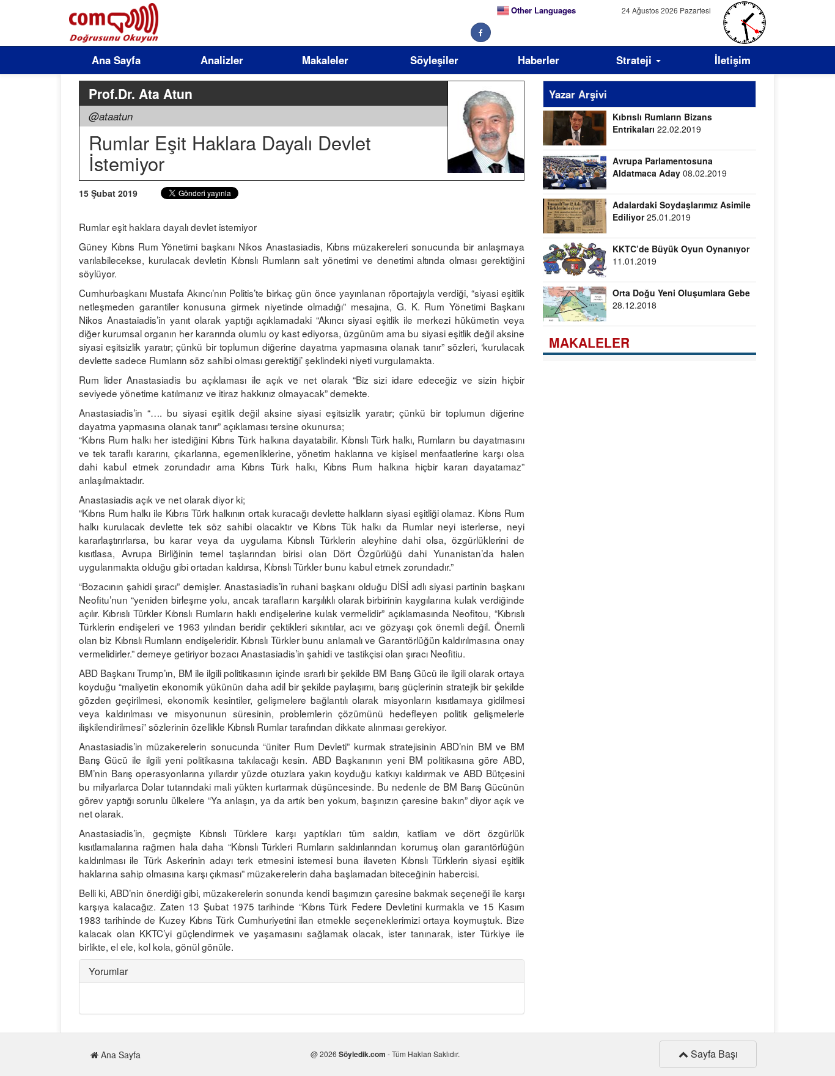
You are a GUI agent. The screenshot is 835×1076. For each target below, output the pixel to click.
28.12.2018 (681, 299)
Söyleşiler (434, 60)
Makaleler (325, 60)
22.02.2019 (662, 123)
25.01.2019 (681, 211)
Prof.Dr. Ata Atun (141, 93)
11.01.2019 (680, 255)
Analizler (221, 60)
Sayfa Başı (713, 1054)
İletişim (733, 60)
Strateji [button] (635, 60)
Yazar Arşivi (578, 94)
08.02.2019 (669, 167)
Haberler (538, 60)
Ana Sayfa (116, 60)
